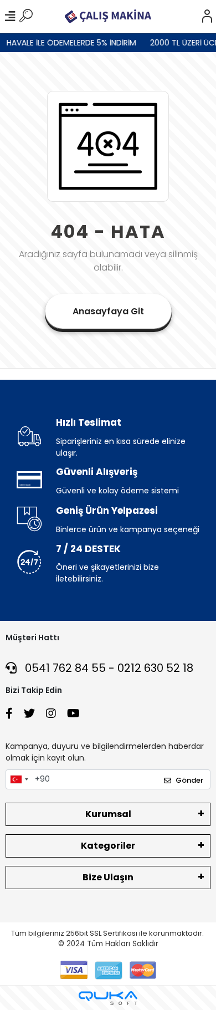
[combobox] (19, 779)
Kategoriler (108, 845)
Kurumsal (108, 814)
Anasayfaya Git (108, 311)
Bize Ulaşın (108, 877)
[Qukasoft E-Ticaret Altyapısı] (108, 998)
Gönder (189, 780)
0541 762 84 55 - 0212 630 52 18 (107, 668)
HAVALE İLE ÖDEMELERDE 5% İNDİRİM (68, 42)
